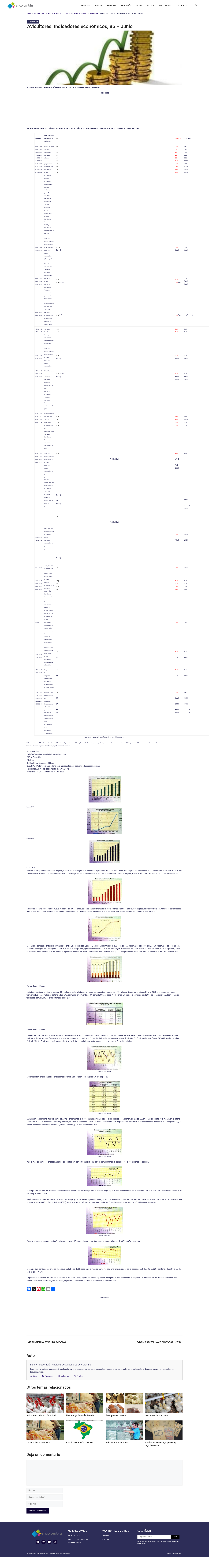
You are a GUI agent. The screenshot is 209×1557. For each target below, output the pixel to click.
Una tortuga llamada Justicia (80, 1415)
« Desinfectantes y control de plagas (46, 1342)
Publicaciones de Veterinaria (59, 14)
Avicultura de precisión (156, 1415)
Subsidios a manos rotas (118, 1442)
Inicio (29, 14)
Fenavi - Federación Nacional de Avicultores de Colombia (67, 87)
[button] (196, 5)
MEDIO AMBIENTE (166, 5)
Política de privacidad (174, 1553)
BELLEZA (150, 5)
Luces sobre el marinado (38, 1442)
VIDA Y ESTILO (184, 5)
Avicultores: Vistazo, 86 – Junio (41, 1415)
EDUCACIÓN (126, 5)
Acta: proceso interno (116, 1415)
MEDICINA (85, 5)
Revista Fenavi (80, 14)
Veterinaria (39, 14)
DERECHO (98, 5)
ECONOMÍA (111, 5)
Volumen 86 (93, 14)
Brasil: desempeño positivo (79, 1442)
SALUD (139, 5)
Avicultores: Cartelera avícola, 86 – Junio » (160, 1342)
